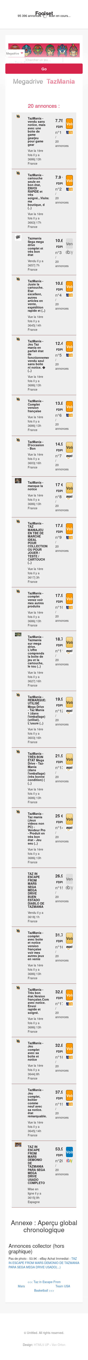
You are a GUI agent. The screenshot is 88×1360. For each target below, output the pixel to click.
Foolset (44, 13)
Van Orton (58, 1344)
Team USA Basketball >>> (52, 1288)
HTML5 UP (41, 1344)
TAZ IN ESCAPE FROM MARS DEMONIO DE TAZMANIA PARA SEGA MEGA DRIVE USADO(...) (44, 1262)
